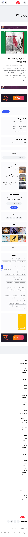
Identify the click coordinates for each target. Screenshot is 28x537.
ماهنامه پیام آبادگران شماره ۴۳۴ (19, 122)
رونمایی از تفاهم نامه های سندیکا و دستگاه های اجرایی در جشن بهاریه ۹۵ (14, 269)
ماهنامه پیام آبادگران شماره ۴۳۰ (19, 131)
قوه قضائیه (24, 395)
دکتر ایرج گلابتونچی (6, 264)
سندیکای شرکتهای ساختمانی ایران (19, 282)
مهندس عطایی (8, 293)
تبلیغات (16, 528)
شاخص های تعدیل (9, 282)
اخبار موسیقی (24, 422)
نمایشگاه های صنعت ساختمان (19, 77)
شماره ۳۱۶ (8, 72)
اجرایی (25, 388)
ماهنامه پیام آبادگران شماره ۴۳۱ (19, 129)
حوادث (25, 370)
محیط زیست (14, 293)
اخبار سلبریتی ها (23, 413)
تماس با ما (24, 528)
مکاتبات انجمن (8, 75)
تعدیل (24, 264)
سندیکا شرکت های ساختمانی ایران (18, 72)
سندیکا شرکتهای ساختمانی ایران (20, 279)
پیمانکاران (10, 306)
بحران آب (14, 261)
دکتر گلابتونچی (22, 266)
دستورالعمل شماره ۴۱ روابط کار (16, 264)
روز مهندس (23, 70)
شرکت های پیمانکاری (21, 287)
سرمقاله (15, 271)
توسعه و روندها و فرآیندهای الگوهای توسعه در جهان (14, 69)
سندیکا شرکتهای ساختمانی (21, 274)
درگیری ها (25, 440)
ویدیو (25, 463)
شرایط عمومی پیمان (22, 285)
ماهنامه (16, 74)
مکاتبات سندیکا (11, 298)
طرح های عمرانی (15, 290)
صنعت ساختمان (22, 74)
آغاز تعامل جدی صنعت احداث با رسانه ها (14, 65)
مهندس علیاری (23, 295)
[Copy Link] (20, 80)
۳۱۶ (24, 65)
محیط (26, 375)
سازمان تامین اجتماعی (21, 271)
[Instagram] (8, 521)
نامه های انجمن (12, 300)
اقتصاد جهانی (24, 372)
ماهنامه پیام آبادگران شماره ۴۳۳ (19, 124)
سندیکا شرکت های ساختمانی (10, 70)
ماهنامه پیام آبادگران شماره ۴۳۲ (19, 126)
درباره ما (20, 528)
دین (26, 377)
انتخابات (25, 404)
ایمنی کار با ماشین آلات (21, 261)
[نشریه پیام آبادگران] (18, 2)
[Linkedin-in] (11, 521)
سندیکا (18, 70)
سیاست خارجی (24, 400)
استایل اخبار (24, 427)
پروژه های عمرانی (22, 306)
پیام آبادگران (16, 306)
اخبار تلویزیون (24, 418)
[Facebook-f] (18, 521)
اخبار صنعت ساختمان (13, 258)
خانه (26, 13)
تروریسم (25, 368)
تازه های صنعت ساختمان (20, 67)
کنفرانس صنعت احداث (21, 308)
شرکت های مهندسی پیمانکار (12, 285)
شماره (15, 287)
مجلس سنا (25, 391)
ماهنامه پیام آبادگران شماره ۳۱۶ (17, 59)
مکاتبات (24, 298)
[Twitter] (15, 521)
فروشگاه (12, 528)
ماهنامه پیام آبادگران (22, 293)
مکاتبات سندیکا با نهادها (21, 300)
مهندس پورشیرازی (7, 295)
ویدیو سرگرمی (24, 429)
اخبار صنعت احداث (22, 258)
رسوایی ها (25, 379)
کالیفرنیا (25, 366)
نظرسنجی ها (24, 402)
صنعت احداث (10, 287)
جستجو (24, 109)
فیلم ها (25, 416)
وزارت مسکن (12, 303)
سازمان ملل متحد (23, 363)
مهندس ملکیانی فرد (15, 295)
